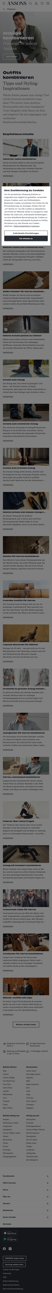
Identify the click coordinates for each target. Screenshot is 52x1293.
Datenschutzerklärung (22, 226)
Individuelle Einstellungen (26, 233)
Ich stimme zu (26, 239)
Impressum (35, 226)
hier (16, 223)
